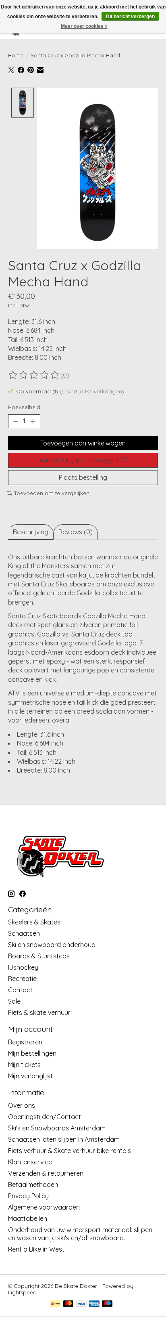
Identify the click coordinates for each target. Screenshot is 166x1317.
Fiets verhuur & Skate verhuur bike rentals (69, 1151)
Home (16, 55)
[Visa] (81, 1304)
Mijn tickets (24, 1065)
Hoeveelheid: (25, 407)
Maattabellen (27, 1218)
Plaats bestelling (83, 477)
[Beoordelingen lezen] (34, 375)
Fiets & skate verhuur (39, 1012)
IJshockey (23, 967)
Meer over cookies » (84, 26)
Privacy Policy (28, 1196)
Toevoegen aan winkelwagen (83, 443)
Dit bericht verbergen (130, 16)
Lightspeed (22, 1292)
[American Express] (94, 1304)
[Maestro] (107, 1304)
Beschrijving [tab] (30, 532)
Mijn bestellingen (32, 1053)
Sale (14, 1001)
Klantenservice (30, 1162)
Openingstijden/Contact (44, 1117)
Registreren (25, 1042)
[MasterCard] (68, 1304)
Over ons (21, 1105)
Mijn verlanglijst (30, 1076)
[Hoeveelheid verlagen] (15, 421)
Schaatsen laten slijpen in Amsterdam (64, 1139)
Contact (20, 990)
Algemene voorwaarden (44, 1207)
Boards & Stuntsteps (39, 956)
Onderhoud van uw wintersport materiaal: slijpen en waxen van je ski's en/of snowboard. (80, 1234)
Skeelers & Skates (34, 922)
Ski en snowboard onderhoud (51, 945)
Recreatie (22, 979)
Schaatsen (24, 933)
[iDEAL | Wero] (55, 1304)
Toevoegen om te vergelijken (51, 493)
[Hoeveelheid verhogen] (32, 421)
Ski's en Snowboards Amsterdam (57, 1128)
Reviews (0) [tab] (75, 532)
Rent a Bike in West (36, 1249)
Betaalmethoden (33, 1184)
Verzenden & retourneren (45, 1173)
